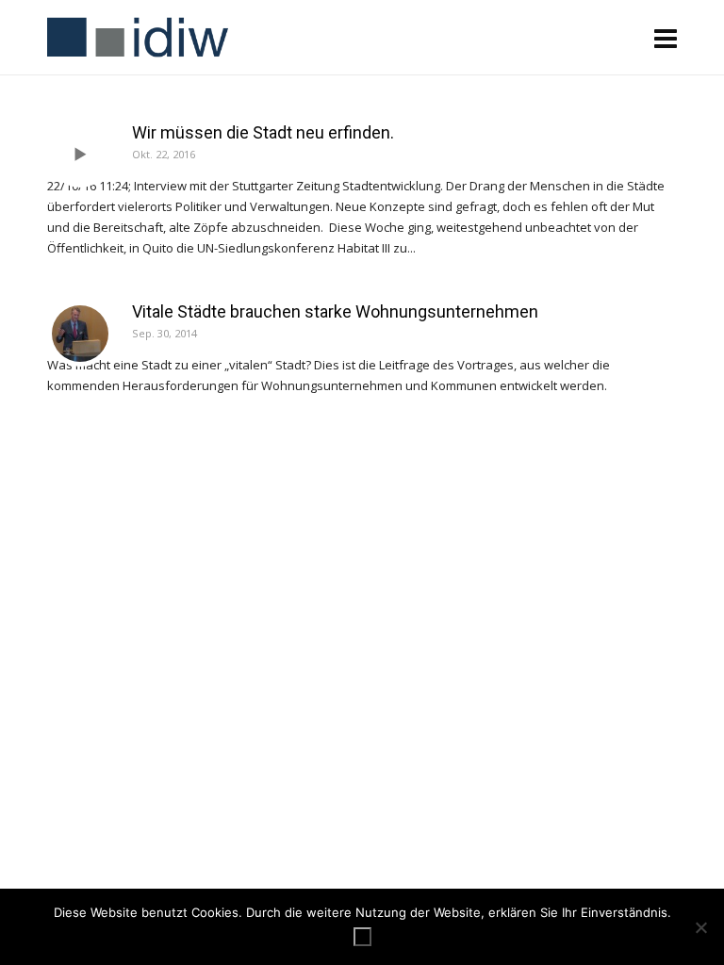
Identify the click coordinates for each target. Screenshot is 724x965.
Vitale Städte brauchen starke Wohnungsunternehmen (335, 311)
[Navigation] (665, 37)
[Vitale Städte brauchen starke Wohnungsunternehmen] (80, 334)
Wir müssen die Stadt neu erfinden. (263, 132)
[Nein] (700, 927)
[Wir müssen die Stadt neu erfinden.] (80, 155)
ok (362, 936)
